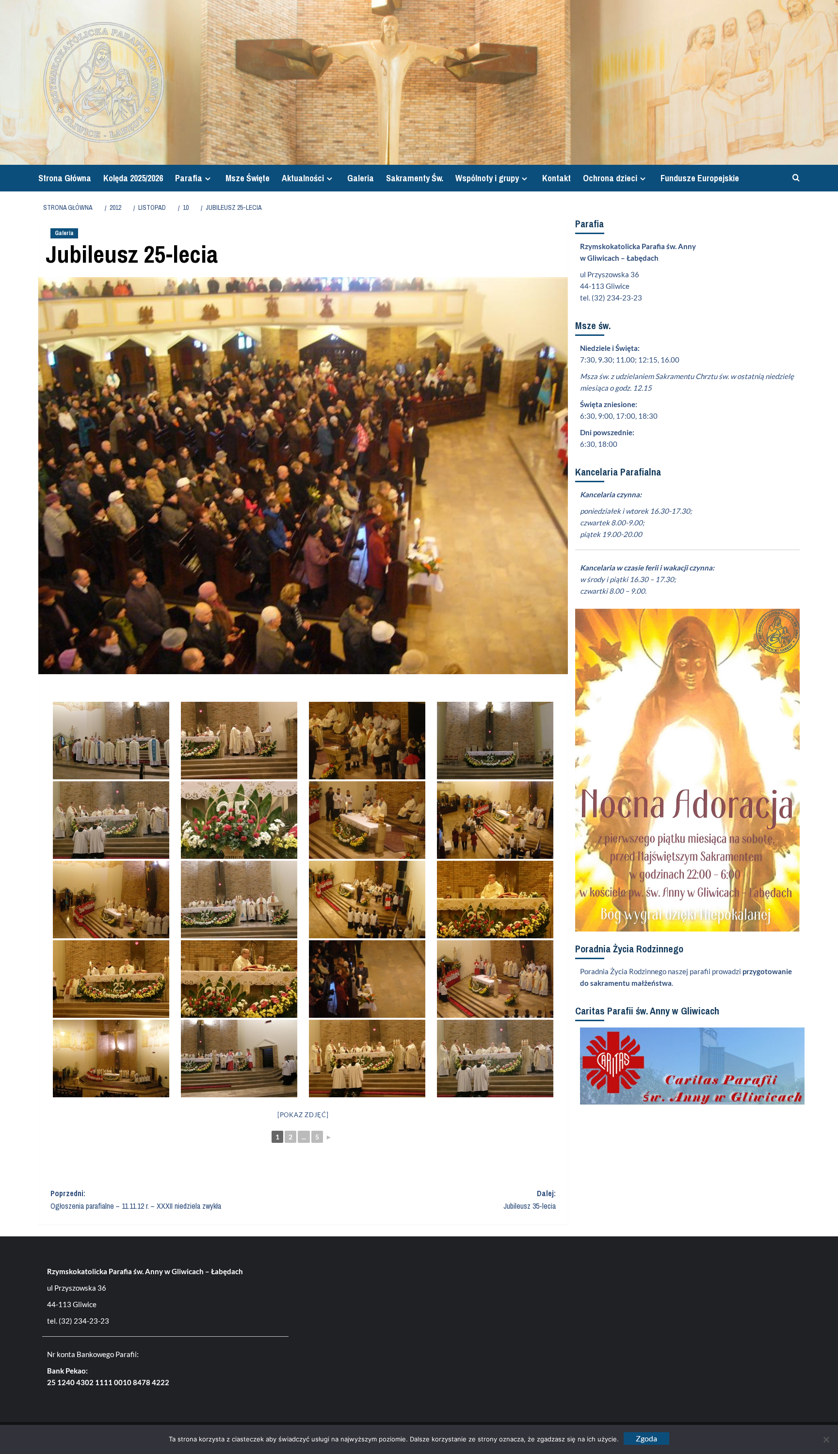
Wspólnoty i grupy (487, 178)
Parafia (188, 178)
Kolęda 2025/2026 (133, 178)
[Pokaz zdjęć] (303, 1115)
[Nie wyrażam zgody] (826, 1439)
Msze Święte (248, 178)
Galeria (360, 178)
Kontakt (556, 178)
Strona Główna (64, 178)
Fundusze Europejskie (700, 178)
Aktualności (303, 178)
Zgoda (646, 1438)
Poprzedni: (135, 1199)
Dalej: (529, 1199)
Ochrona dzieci (610, 178)
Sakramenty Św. (414, 178)
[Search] (794, 178)
